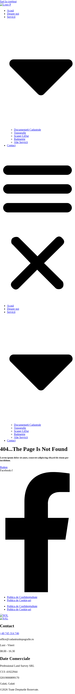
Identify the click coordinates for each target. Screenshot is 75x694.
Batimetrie (19, 139)
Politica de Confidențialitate (22, 597)
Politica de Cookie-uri (19, 600)
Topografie (20, 132)
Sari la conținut (8, 1)
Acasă (10, 10)
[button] (37, 225)
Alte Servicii (21, 142)
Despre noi (13, 13)
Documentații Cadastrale (27, 129)
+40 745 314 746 (9, 633)
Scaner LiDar (21, 135)
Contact (11, 145)
